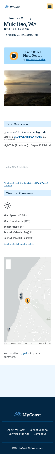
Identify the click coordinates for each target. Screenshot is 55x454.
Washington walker (35, 59)
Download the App (19, 433)
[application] (27, 301)
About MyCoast (16, 429)
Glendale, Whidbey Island (28, 137)
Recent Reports (38, 429)
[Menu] (50, 6)
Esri (49, 343)
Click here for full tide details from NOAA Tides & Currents (26, 184)
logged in (24, 353)
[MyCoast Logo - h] (12, 6)
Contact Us (40, 433)
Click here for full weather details (19, 244)
